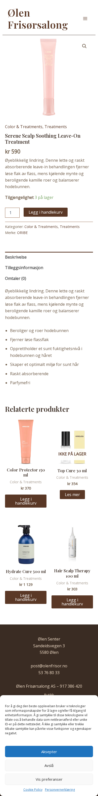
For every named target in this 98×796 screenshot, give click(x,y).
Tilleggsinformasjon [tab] (24, 267)
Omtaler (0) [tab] (15, 278)
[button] (84, 46)
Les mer (72, 494)
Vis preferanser (49, 779)
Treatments (55, 126)
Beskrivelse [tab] (16, 257)
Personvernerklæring (60, 789)
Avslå (49, 765)
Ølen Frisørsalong (38, 18)
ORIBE (22, 232)
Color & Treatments (23, 126)
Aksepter (49, 751)
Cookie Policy (32, 789)
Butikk (49, 694)
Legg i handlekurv (46, 212)
